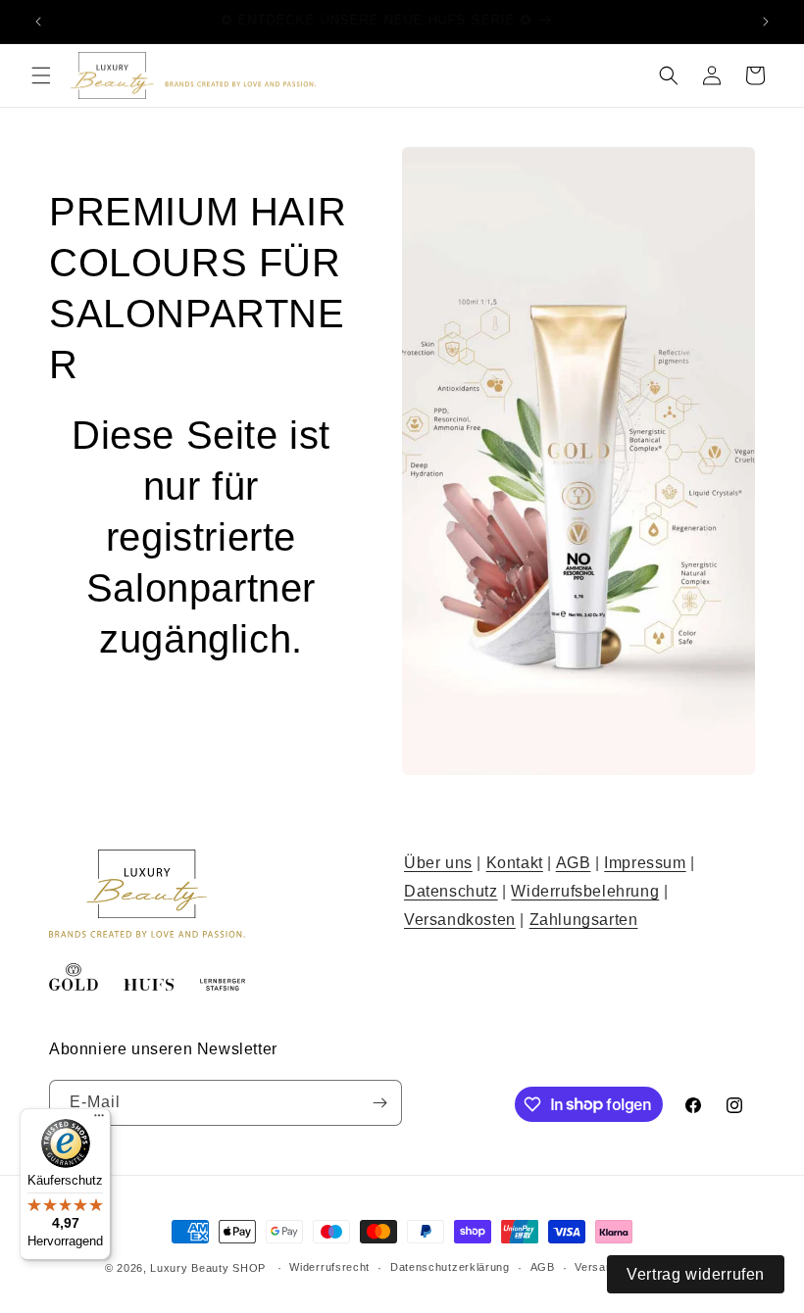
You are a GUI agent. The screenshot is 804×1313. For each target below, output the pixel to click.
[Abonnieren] (379, 1103)
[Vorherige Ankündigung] (38, 21)
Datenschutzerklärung (450, 1267)
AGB (573, 862)
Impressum (644, 862)
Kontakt (514, 862)
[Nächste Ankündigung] (765, 21)
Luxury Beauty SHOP (208, 1268)
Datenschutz (451, 891)
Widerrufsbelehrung (585, 891)
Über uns (438, 862)
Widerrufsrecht (329, 1267)
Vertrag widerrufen (696, 1274)
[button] (41, 75)
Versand (597, 1267)
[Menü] (99, 1120)
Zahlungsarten (583, 919)
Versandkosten (460, 919)
